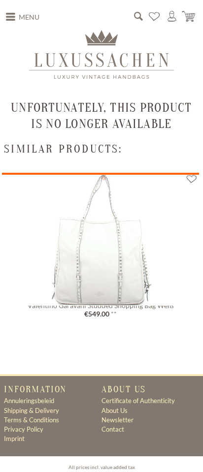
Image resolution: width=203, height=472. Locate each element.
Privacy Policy (23, 429)
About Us (115, 410)
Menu (29, 17)
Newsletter (118, 420)
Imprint (14, 438)
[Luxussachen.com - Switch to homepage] (101, 54)
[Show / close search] (138, 16)
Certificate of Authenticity (138, 401)
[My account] (172, 16)
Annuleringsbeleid (29, 401)
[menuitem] (22, 17)
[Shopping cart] (189, 16)
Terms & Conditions (31, 420)
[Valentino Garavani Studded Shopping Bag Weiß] (100, 236)
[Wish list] (155, 16)
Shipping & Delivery (31, 410)
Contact (113, 429)
